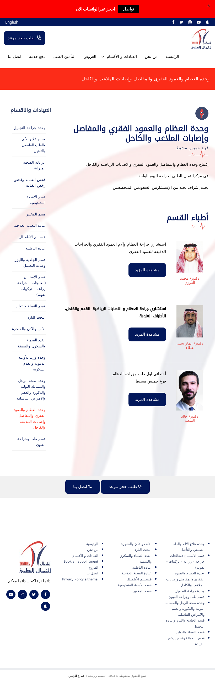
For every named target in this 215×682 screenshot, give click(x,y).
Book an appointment (80, 561)
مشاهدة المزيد (147, 270)
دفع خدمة (37, 56)
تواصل (128, 9)
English (11, 22)
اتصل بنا (14, 56)
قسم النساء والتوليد (31, 306)
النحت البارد (37, 317)
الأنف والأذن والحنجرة (29, 328)
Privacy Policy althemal (80, 579)
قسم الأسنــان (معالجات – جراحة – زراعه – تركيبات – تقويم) (30, 286)
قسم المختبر (36, 214)
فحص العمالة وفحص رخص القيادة (30, 182)
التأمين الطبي (64, 56)
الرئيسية (172, 56)
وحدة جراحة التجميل (30, 127)
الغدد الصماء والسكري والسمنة (32, 343)
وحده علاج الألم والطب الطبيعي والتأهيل (34, 145)
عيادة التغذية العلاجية (30, 225)
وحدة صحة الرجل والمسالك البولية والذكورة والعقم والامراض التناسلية (31, 389)
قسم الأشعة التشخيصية (36, 200)
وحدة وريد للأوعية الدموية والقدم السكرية (32, 363)
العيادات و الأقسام (122, 56)
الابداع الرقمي (76, 676)
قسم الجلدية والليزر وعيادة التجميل (30, 262)
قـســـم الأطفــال (32, 237)
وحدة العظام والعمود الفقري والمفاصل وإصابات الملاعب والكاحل (30, 418)
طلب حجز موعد (21, 38)
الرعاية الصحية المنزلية (34, 165)
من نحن (151, 56)
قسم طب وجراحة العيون (31, 441)
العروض (89, 56)
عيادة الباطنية (35, 248)
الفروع (93, 567)
